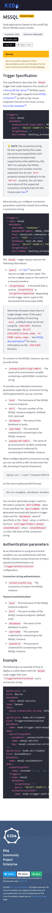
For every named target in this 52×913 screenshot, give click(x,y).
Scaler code (12, 39)
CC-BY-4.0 (23, 881)
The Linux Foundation (19, 887)
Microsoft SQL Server (16, 90)
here (23, 191)
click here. (40, 67)
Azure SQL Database (13, 105)
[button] (20, 5)
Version (8, 45)
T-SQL (24, 269)
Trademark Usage (39, 896)
